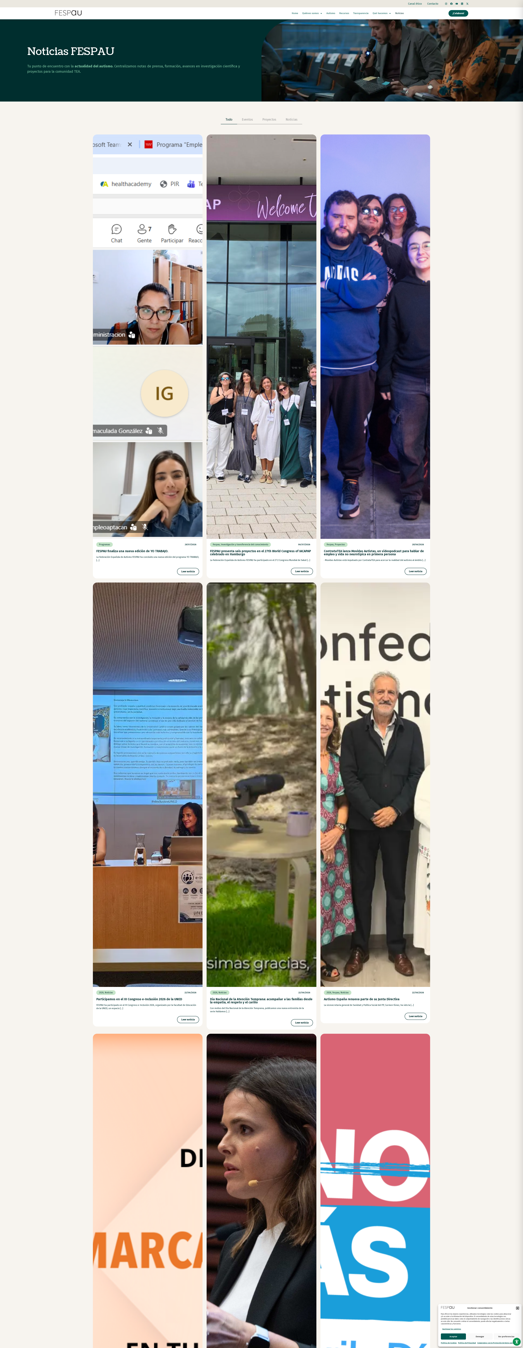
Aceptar (453, 1336)
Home (295, 13)
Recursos (344, 13)
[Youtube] (456, 3)
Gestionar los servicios (451, 1329)
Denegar (480, 1336)
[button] (517, 1308)
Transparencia (361, 13)
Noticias (399, 13)
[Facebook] (451, 3)
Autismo (330, 13)
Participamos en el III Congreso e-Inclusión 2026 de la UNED (139, 999)
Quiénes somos (310, 13)
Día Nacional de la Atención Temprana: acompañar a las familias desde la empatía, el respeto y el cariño (261, 1000)
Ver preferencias (506, 1336)
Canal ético (415, 3)
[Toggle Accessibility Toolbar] (517, 1342)
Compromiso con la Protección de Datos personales (498, 1343)
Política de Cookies (449, 1343)
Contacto (432, 3)
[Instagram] (446, 3)
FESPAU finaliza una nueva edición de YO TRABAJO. (132, 551)
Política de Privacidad (467, 1343)
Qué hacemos (380, 13)
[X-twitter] (467, 3)
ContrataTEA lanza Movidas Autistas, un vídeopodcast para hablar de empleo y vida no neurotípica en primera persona (374, 552)
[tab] (229, 119)
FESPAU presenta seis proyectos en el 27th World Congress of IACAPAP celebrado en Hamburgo (260, 552)
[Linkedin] (462, 3)
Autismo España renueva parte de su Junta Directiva (361, 999)
